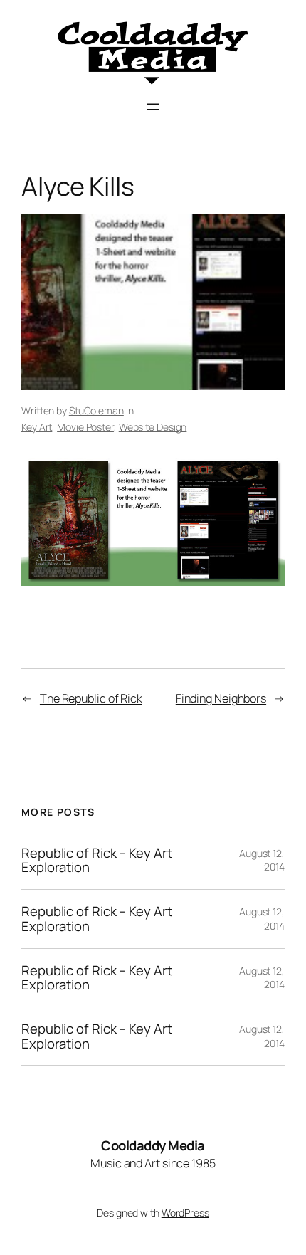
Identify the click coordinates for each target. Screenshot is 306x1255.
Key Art (36, 427)
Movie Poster (85, 427)
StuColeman (96, 410)
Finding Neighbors (221, 698)
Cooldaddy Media (153, 1145)
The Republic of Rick (91, 698)
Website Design (153, 427)
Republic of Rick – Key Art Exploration (96, 860)
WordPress (185, 1212)
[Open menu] (153, 106)
